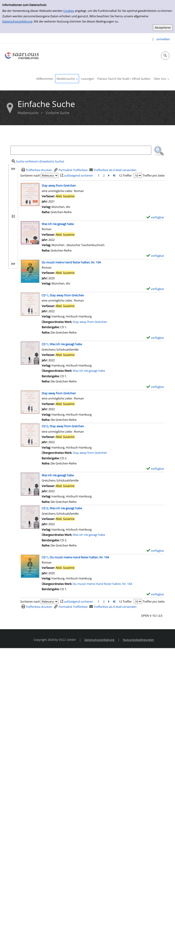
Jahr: (45, 409)
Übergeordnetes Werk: (57, 322)
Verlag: (46, 414)
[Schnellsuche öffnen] (165, 56)
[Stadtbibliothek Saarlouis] (22, 55)
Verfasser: (49, 404)
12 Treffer (125, 175)
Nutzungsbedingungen (138, 640)
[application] (67, 78)
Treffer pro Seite (154, 175)
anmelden (163, 39)
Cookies (68, 11)
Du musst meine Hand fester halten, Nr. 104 (102, 584)
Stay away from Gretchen (90, 322)
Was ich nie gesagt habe (89, 371)
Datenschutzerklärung (17, 21)
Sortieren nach (30, 175)
